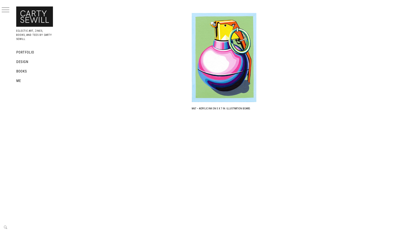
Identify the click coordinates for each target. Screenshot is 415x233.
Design (22, 62)
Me (18, 81)
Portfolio (25, 52)
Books (21, 71)
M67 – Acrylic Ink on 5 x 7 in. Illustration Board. (221, 108)
